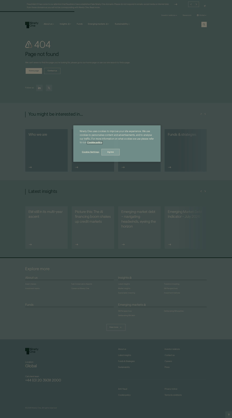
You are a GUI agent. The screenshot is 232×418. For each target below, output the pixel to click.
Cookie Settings (90, 152)
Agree (110, 152)
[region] (117, 143)
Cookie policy (94, 142)
